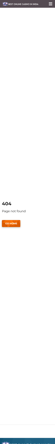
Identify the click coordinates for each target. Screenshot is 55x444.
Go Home (11, 223)
